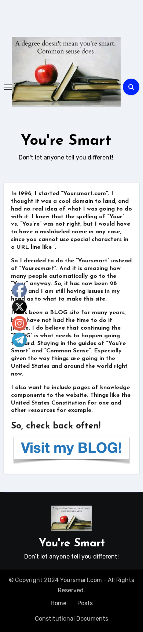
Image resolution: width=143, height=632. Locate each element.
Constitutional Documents (71, 618)
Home (58, 603)
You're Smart (66, 141)
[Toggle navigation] (8, 87)
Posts (85, 603)
